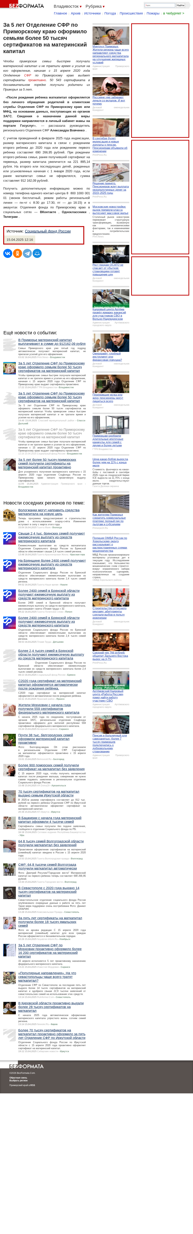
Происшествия (131, 13)
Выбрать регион (18, 1080)
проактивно (37, 80)
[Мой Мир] (37, 253)
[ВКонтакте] (7, 253)
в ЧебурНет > (173, 13)
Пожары (153, 13)
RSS (32, 1085)
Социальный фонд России (48, 231)
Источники (92, 13)
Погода (110, 13)
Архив (75, 13)
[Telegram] (27, 253)
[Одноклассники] (17, 253)
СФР (27, 75)
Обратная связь (18, 1077)
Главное (60, 13)
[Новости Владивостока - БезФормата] (22, 4)
